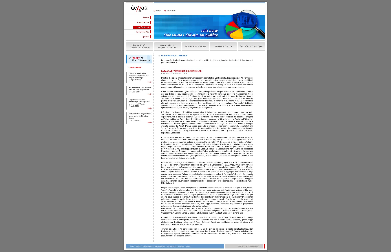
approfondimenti (160, 246)
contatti (158, 10)
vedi (149, 82)
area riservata (171, 10)
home (132, 246)
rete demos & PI (172, 246)
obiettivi (138, 246)
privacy (188, 246)
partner (181, 246)
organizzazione (148, 246)
